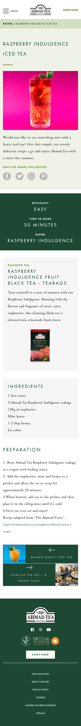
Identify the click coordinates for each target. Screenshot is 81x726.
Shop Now (70, 10)
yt (48, 629)
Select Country (40, 681)
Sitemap (40, 713)
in (40, 629)
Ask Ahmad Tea (40, 673)
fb (32, 629)
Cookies (40, 697)
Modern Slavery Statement (40, 705)
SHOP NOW (40, 654)
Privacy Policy (40, 689)
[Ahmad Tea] (40, 9)
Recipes (8, 23)
